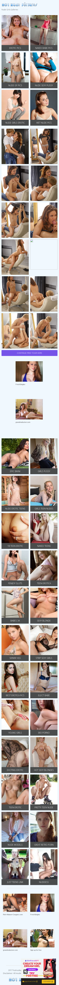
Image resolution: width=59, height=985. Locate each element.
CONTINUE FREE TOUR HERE (29, 353)
